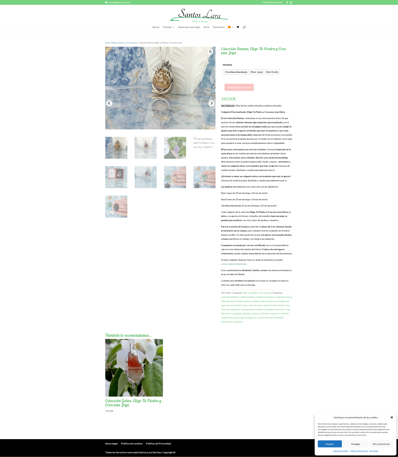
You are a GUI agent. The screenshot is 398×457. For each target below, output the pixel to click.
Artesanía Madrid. (229, 297)
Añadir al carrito (239, 87)
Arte (206, 27)
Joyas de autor (255, 305)
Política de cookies (341, 451)
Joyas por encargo (189, 27)
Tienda (167, 27)
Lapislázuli (238, 321)
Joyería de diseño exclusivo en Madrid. (270, 313)
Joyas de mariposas (230, 309)
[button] (391, 417)
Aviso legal (373, 451)
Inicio (156, 27)
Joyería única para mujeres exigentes (239, 317)
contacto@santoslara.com (233, 264)
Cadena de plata (247, 297)
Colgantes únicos (283, 297)
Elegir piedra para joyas (264, 301)
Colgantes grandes (265, 297)
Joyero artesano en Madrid (270, 317)
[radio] (236, 72)
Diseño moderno (244, 301)
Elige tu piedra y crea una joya (124, 42)
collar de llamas (228, 301)
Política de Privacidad (359, 451)
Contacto (218, 27)
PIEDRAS (227, 65)
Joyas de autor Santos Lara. (276, 305)
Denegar (355, 444)
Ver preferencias (381, 444)
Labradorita (226, 321)
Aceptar (330, 444)
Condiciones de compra (272, 2)
